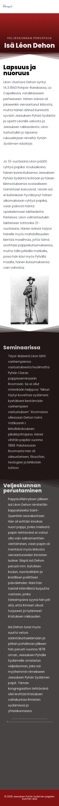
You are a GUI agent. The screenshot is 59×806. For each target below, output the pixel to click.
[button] (54, 5)
